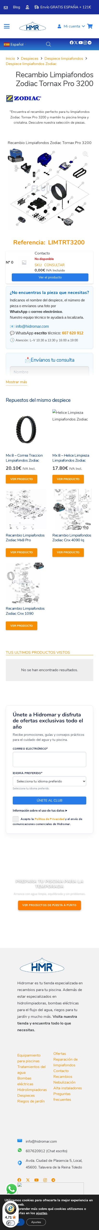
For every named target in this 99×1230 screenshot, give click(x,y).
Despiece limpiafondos (63, 58)
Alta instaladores (67, 1088)
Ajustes (36, 1222)
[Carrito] (90, 26)
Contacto (42, 253)
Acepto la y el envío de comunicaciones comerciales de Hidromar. (47, 821)
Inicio (10, 58)
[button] (7, 26)
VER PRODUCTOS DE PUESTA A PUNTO (49, 905)
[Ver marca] (24, 102)
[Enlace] (6, 7)
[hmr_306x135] (32, 26)
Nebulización (64, 1082)
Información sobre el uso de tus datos (38, 811)
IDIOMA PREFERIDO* (27, 773)
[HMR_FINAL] (42, 965)
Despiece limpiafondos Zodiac (31, 63)
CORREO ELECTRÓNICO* (30, 749)
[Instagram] (85, 43)
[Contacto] (24, 262)
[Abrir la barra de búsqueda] (48, 44)
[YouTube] (81, 42)
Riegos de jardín (31, 1101)
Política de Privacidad (49, 819)
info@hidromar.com (32, 326)
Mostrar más (16, 382)
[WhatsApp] (11, 1189)
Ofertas (59, 1053)
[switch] (10, 1223)
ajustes (41, 1213)
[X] (76, 42)
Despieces (29, 58)
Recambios (62, 1076)
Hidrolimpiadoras (32, 1089)
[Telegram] (90, 42)
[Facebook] (72, 42)
